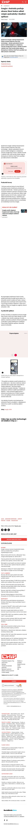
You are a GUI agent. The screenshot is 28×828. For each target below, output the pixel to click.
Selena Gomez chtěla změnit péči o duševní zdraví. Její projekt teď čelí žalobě (13, 797)
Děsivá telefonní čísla (15, 713)
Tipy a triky (4, 624)
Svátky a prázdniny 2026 (14, 718)
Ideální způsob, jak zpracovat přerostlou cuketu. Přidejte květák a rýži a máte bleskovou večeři (14, 793)
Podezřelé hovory (6, 64)
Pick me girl (19, 715)
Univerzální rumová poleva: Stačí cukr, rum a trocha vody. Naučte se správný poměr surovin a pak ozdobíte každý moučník (13, 778)
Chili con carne (5, 725)
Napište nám (18, 526)
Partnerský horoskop (11, 715)
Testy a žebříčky (5, 573)
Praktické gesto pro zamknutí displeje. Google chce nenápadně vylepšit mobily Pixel (13, 748)
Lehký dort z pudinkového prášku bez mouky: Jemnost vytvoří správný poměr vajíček (13, 788)
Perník (6, 728)
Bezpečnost (7, 5)
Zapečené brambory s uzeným (12, 729)
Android (3, 520)
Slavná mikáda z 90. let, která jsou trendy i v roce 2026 (13, 800)
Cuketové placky (5, 726)
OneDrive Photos (9, 735)
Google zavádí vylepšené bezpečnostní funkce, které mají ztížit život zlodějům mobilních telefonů (10, 212)
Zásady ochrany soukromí (8, 670)
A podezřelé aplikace (7, 66)
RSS (18, 669)
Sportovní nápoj (12, 725)
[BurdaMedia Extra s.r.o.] (9, 656)
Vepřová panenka (15, 722)
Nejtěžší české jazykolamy (7, 716)
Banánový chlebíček (20, 723)
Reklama (4, 664)
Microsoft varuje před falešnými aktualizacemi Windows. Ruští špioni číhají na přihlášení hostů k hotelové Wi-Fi (13, 602)
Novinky (3, 547)
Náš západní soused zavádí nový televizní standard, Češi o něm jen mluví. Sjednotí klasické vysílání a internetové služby (13, 564)
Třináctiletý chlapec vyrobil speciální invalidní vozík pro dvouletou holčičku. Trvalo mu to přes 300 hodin (13, 752)
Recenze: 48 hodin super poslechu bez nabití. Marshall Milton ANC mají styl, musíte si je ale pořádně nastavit (12, 576)
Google (6, 409)
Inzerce (19, 667)
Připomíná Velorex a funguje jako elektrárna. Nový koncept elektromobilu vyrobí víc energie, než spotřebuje (14, 765)
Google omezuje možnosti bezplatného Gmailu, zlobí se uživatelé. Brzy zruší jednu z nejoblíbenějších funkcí (12, 551)
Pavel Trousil (4, 19)
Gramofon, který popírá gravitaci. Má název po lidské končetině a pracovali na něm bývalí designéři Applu (13, 769)
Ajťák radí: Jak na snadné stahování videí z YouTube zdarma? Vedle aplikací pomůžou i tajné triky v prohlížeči (13, 644)
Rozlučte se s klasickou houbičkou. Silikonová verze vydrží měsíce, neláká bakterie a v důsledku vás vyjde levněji (13, 784)
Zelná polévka (13, 726)
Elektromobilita (5, 739)
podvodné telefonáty (11, 518)
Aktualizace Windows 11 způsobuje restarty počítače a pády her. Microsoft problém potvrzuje (13, 761)
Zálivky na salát (20, 725)
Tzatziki (18, 726)
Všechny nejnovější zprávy (14, 539)
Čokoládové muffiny (10, 723)
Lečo (10, 728)
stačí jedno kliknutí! (14, 57)
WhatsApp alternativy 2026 (13, 719)
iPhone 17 (11, 739)
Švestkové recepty (16, 728)
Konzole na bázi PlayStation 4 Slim (17, 737)
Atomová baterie (5, 737)
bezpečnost (14, 520)
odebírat (14, 681)
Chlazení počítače (15, 732)
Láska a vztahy (17, 716)
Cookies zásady (5, 672)
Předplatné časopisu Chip (8, 661)
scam (2, 518)
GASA (10, 409)
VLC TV (16, 739)
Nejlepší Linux (10, 740)
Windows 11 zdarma (11, 736)
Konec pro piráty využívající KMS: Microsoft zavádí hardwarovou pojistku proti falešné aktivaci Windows (13, 620)
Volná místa (4, 662)
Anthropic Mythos (20, 736)
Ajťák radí (6, 718)
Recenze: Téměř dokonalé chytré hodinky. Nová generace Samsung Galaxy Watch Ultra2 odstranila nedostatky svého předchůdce (13, 586)
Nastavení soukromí (6, 669)
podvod (20, 518)
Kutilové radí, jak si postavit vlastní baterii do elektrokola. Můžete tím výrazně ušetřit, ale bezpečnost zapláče (14, 757)
